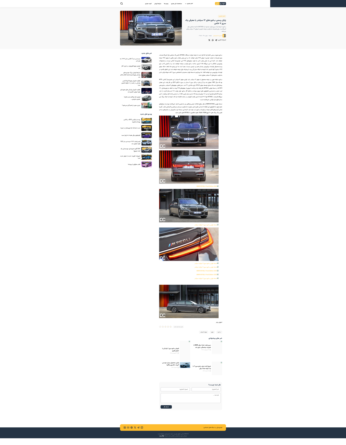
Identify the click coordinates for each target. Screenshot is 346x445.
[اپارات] (131, 427)
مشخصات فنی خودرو (176, 4)
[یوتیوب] (127, 427)
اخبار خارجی (222, 16)
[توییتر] (209, 40)
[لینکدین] (125, 427)
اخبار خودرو (190, 4)
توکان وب (161, 436)
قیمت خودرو (148, 4)
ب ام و (219, 332)
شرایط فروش (157, 4)
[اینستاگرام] (141, 427)
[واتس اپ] (213, 40)
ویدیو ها (166, 4)
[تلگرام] (216, 40)
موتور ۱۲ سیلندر (203, 332)
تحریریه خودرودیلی (217, 36)
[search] (121, 3)
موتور (212, 332)
